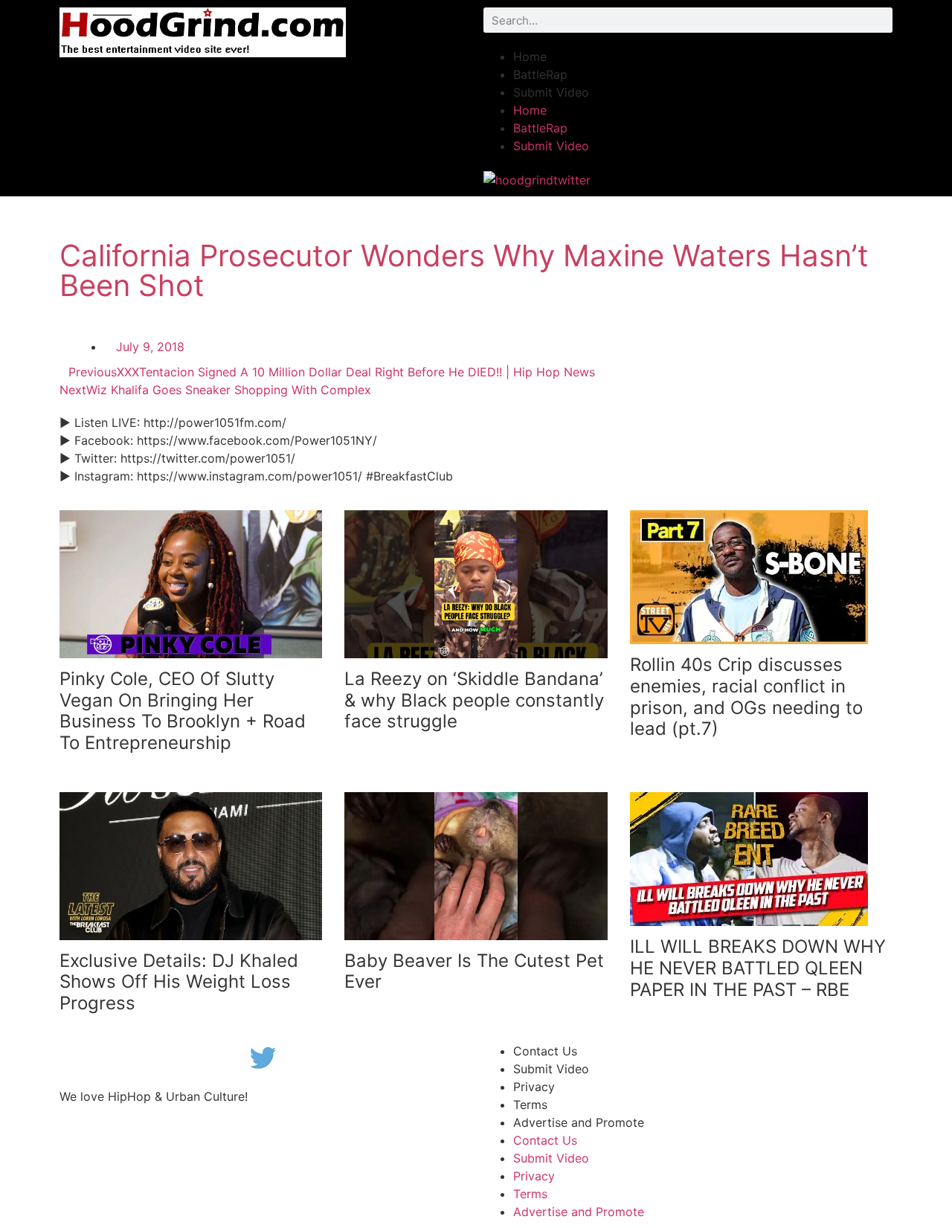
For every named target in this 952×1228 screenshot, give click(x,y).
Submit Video (551, 92)
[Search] (879, 20)
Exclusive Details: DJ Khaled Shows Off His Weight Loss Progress (179, 982)
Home (530, 56)
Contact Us (545, 1051)
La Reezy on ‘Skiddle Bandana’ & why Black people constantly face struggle (474, 700)
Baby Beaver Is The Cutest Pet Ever (474, 971)
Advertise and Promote (578, 1122)
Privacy (534, 1086)
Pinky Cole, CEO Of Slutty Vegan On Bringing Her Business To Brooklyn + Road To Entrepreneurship (183, 710)
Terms (530, 1104)
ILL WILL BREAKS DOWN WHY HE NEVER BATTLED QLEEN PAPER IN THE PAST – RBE (758, 968)
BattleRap (540, 74)
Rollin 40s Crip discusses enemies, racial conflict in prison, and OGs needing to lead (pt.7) (746, 696)
